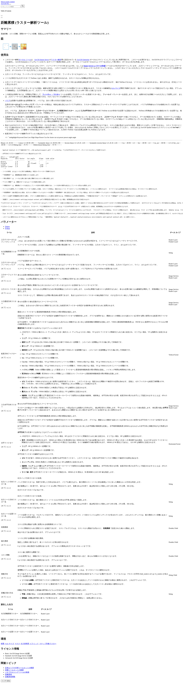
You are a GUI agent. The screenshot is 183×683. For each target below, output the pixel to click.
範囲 (2, 644)
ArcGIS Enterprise (83, 60)
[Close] (2, 15)
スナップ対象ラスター (47, 644)
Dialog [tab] (7, 226)
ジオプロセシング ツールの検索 (17, 672)
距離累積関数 (10, 677)
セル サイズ (115, 88)
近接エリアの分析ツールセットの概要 (19, 668)
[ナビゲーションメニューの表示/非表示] (10, 4)
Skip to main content (8, 2)
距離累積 (8, 674)
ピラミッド (34, 644)
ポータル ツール (25, 60)
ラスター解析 (56, 60)
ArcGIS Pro (5, 4)
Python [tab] (7, 228)
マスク (17, 644)
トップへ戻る (6, 681)
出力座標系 (25, 644)
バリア (7, 100)
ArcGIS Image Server (41, 60)
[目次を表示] (2, 17)
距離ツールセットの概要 (14, 670)
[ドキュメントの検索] (23, 6)
